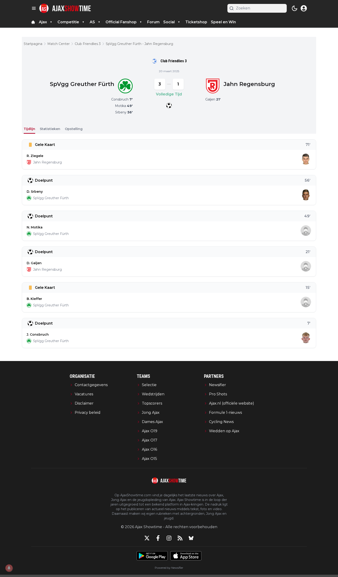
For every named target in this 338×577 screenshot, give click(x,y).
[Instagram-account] (169, 538)
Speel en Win (223, 22)
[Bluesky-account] (191, 538)
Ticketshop (196, 22)
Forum (153, 22)
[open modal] (304, 8)
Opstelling (74, 129)
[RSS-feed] (180, 538)
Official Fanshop (121, 22)
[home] (33, 22)
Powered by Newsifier (169, 567)
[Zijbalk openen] (34, 8)
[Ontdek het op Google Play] (152, 555)
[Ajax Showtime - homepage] (65, 8)
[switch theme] (294, 8)
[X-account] (147, 538)
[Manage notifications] (9, 568)
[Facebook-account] (158, 538)
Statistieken (50, 129)
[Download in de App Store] (185, 555)
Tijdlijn (29, 129)
